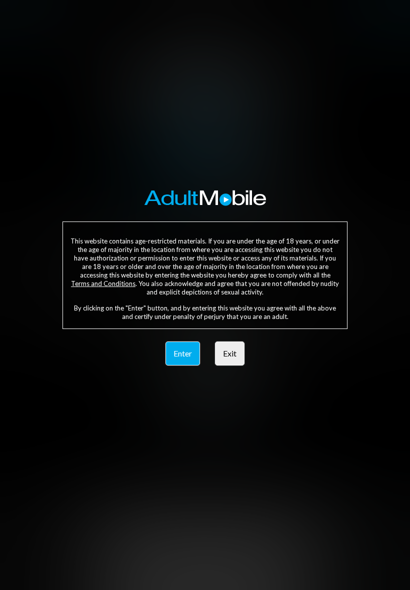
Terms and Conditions (103, 284)
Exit (229, 353)
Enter (183, 353)
